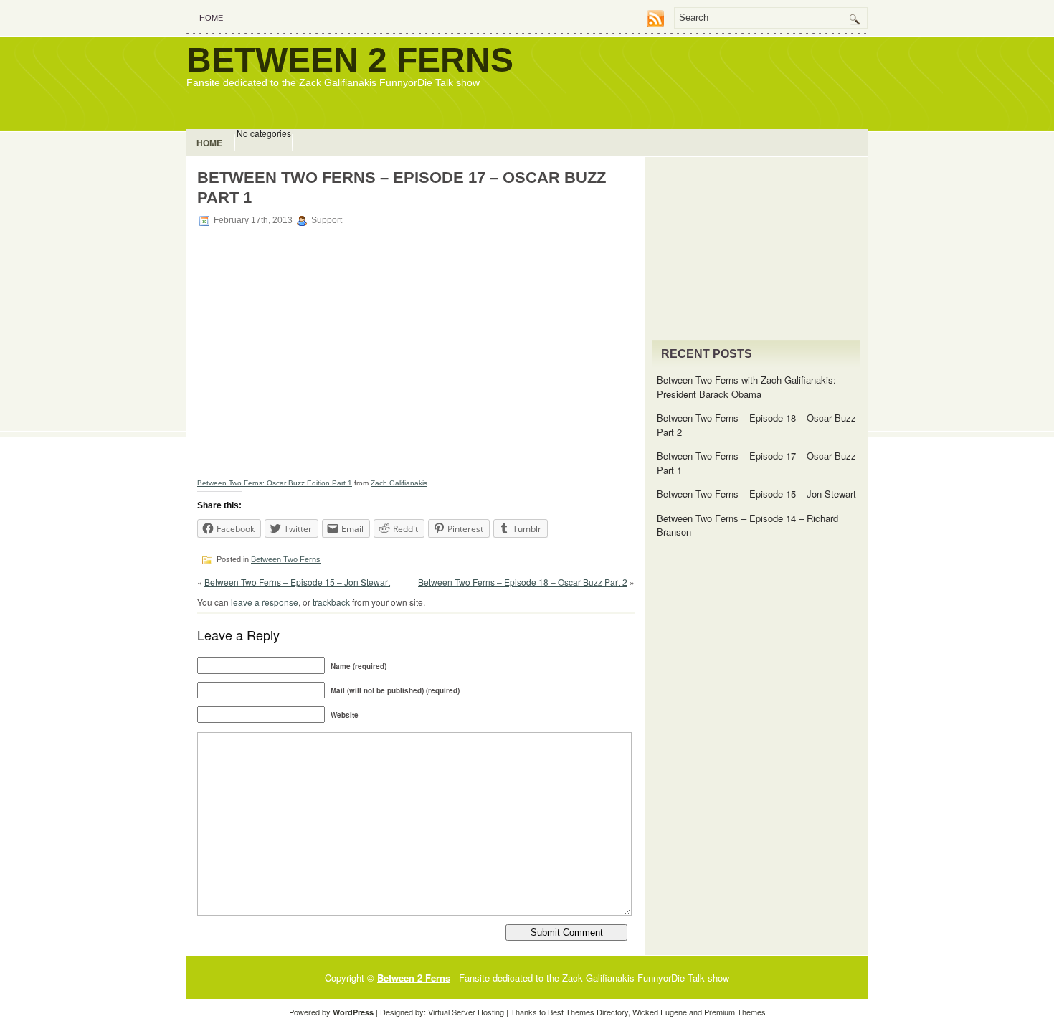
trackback (331, 602)
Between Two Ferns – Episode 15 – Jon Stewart (297, 582)
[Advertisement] (700, 80)
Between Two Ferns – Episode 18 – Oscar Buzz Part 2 (522, 582)
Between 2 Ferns (349, 60)
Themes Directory (597, 1011)
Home (211, 18)
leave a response (264, 602)
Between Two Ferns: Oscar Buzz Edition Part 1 (274, 483)
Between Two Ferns (286, 559)
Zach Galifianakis (399, 483)
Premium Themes (735, 1011)
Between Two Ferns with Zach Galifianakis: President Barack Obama (746, 387)
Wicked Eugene (659, 1011)
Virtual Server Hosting (466, 1011)
